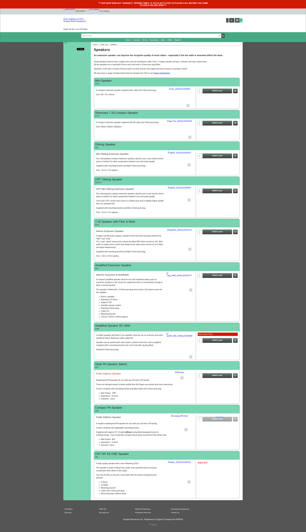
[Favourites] (235, 91)
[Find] (223, 36)
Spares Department (161, 73)
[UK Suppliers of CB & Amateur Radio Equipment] (77, 23)
